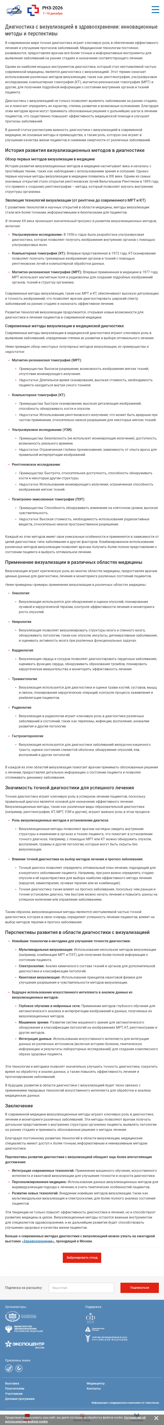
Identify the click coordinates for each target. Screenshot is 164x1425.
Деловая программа (20, 1398)
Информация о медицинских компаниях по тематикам (125, 1402)
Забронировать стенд (82, 1257)
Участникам (14, 1393)
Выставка (12, 1383)
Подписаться (139, 1287)
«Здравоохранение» (38, 1241)
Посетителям (14, 1388)
